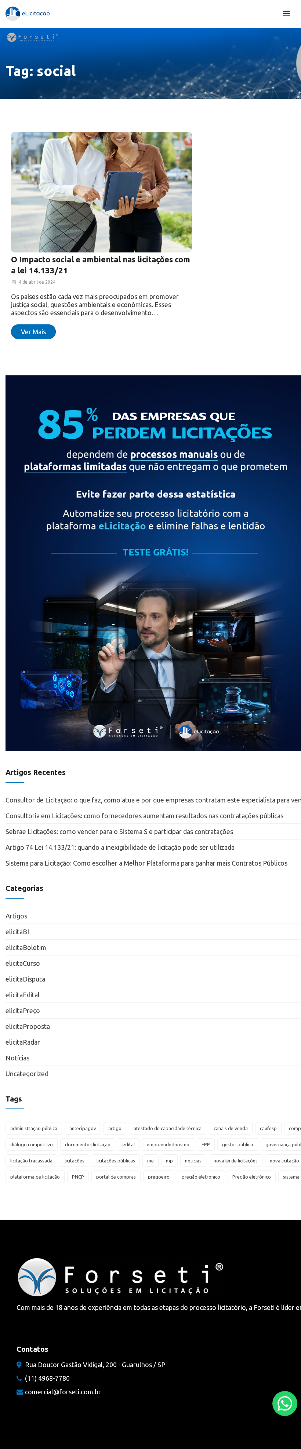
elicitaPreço (23, 1010)
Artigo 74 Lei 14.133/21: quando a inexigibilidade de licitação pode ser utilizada (120, 847)
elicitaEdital (23, 994)
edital (129, 1144)
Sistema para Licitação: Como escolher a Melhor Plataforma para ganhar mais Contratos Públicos (146, 863)
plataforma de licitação (35, 1176)
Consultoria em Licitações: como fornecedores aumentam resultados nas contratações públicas (144, 815)
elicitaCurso (23, 963)
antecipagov (82, 1128)
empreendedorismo (168, 1144)
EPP (206, 1144)
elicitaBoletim (26, 947)
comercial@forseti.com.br (63, 1391)
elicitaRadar (23, 1042)
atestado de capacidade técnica (168, 1128)
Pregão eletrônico (251, 1176)
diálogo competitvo (31, 1144)
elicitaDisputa (25, 979)
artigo (115, 1128)
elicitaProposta (28, 1026)
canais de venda (231, 1128)
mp (169, 1160)
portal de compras (116, 1176)
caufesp (268, 1128)
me (150, 1160)
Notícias (17, 1058)
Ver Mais (33, 331)
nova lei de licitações (236, 1160)
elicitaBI (17, 931)
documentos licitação (87, 1144)
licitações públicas (116, 1160)
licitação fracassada (31, 1160)
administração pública (33, 1128)
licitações (74, 1160)
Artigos (16, 916)
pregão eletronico (201, 1176)
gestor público (237, 1144)
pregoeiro (159, 1176)
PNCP (78, 1176)
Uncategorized (27, 1073)
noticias (193, 1160)
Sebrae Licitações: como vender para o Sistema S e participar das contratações (120, 831)
